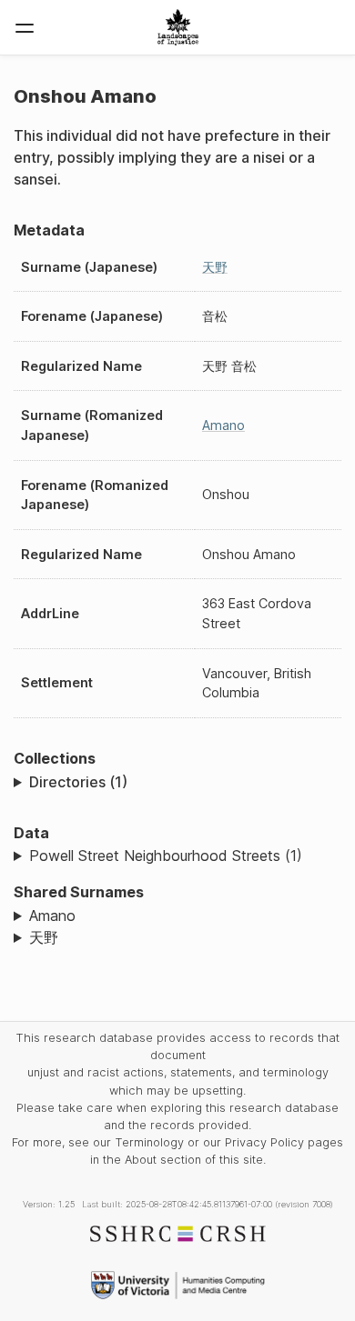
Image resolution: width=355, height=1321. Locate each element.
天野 (215, 267)
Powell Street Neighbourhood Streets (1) (165, 855)
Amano (223, 425)
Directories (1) (78, 782)
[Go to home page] (178, 27)
